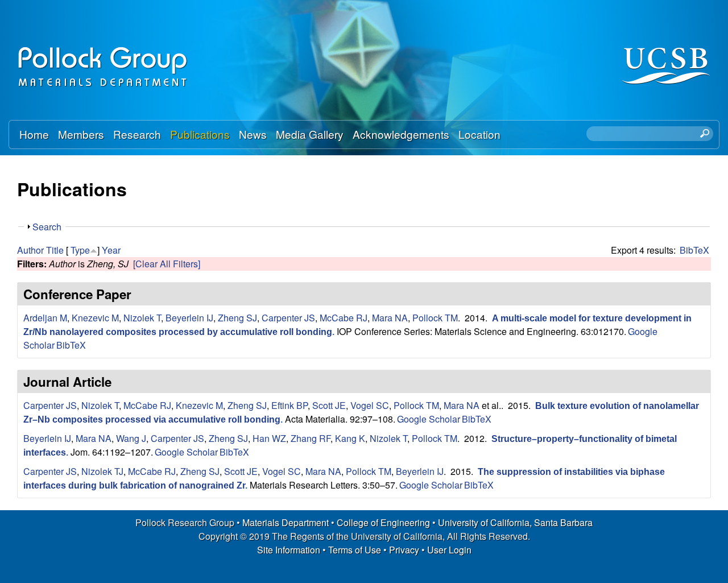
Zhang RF (310, 438)
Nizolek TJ (102, 471)
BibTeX (694, 250)
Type (80, 250)
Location (479, 134)
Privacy (404, 549)
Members (81, 134)
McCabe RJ (343, 317)
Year (111, 250)
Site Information (288, 549)
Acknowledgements (401, 134)
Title (55, 250)
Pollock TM (435, 317)
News (253, 134)
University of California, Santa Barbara (515, 522)
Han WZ (269, 438)
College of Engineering (383, 522)
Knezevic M (95, 317)
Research (137, 134)
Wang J (131, 438)
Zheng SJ (237, 317)
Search (46, 226)
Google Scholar (428, 418)
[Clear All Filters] (166, 263)
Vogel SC (369, 405)
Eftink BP (289, 405)
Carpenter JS (288, 317)
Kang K (350, 438)
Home (34, 134)
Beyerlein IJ (189, 317)
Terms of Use (354, 549)
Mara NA (390, 317)
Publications (200, 134)
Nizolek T (142, 317)
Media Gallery (310, 134)
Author (30, 250)
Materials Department (285, 522)
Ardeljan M (45, 317)
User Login (449, 549)
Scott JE (329, 405)
